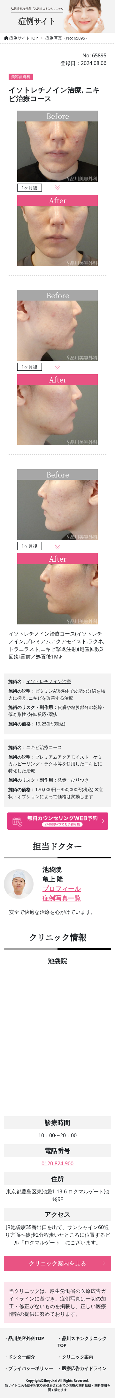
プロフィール (61, 888)
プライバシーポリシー (30, 1368)
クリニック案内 (77, 1357)
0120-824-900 (57, 1163)
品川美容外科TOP (26, 1338)
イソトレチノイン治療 (48, 681)
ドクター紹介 (21, 1357)
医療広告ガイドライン (84, 1368)
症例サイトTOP (23, 38)
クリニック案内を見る (57, 1263)
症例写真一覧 (61, 898)
